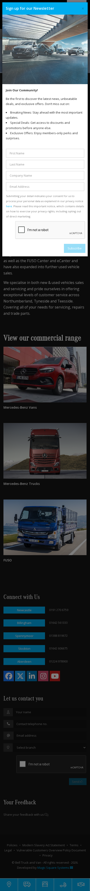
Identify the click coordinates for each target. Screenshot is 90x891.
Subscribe (75, 248)
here (9, 206)
